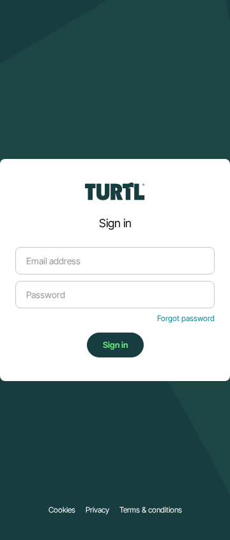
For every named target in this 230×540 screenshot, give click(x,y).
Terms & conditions (150, 510)
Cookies (62, 510)
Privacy (97, 510)
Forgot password (186, 318)
